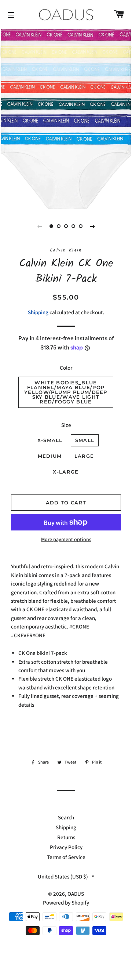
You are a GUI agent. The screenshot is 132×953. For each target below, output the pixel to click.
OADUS (75, 893)
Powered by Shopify (66, 902)
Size (66, 424)
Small (85, 440)
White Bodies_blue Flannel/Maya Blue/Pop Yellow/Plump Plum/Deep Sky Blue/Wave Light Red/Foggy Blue (65, 392)
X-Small (50, 440)
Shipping (38, 312)
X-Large (65, 472)
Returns (66, 837)
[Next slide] (92, 226)
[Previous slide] (40, 226)
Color (66, 367)
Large (84, 456)
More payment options (66, 539)
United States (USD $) (63, 876)
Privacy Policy (66, 847)
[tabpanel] (66, 118)
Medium (50, 456)
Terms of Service (66, 857)
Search (66, 817)
